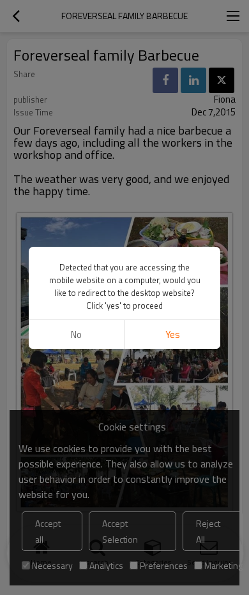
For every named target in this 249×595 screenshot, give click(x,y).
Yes (172, 334)
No (76, 334)
